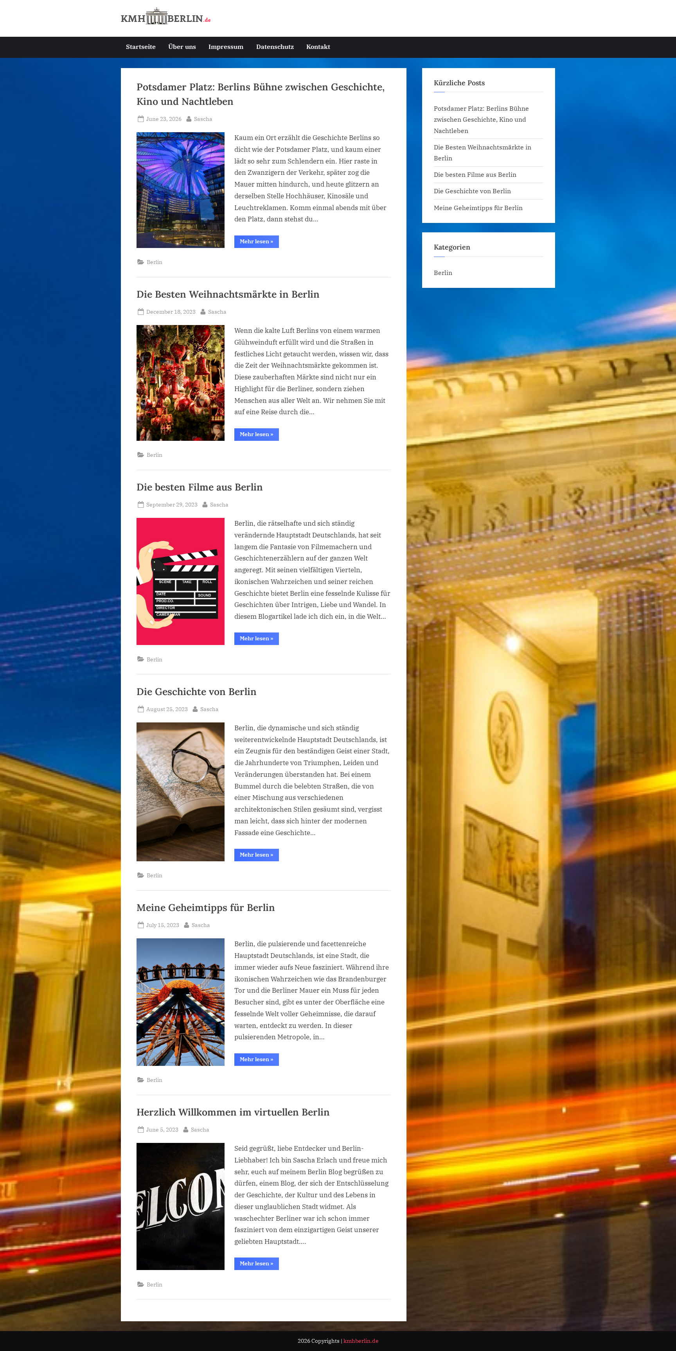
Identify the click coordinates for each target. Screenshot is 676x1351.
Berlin (154, 262)
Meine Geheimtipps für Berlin (206, 907)
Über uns (182, 46)
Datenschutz (275, 46)
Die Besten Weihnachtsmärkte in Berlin (228, 294)
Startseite (141, 46)
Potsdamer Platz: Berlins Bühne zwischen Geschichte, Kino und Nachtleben (481, 119)
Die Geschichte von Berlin (197, 691)
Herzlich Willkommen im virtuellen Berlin (233, 1112)
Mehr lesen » (259, 242)
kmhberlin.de (361, 1340)
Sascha (203, 118)
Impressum (226, 46)
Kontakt (318, 46)
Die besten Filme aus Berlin (200, 487)
